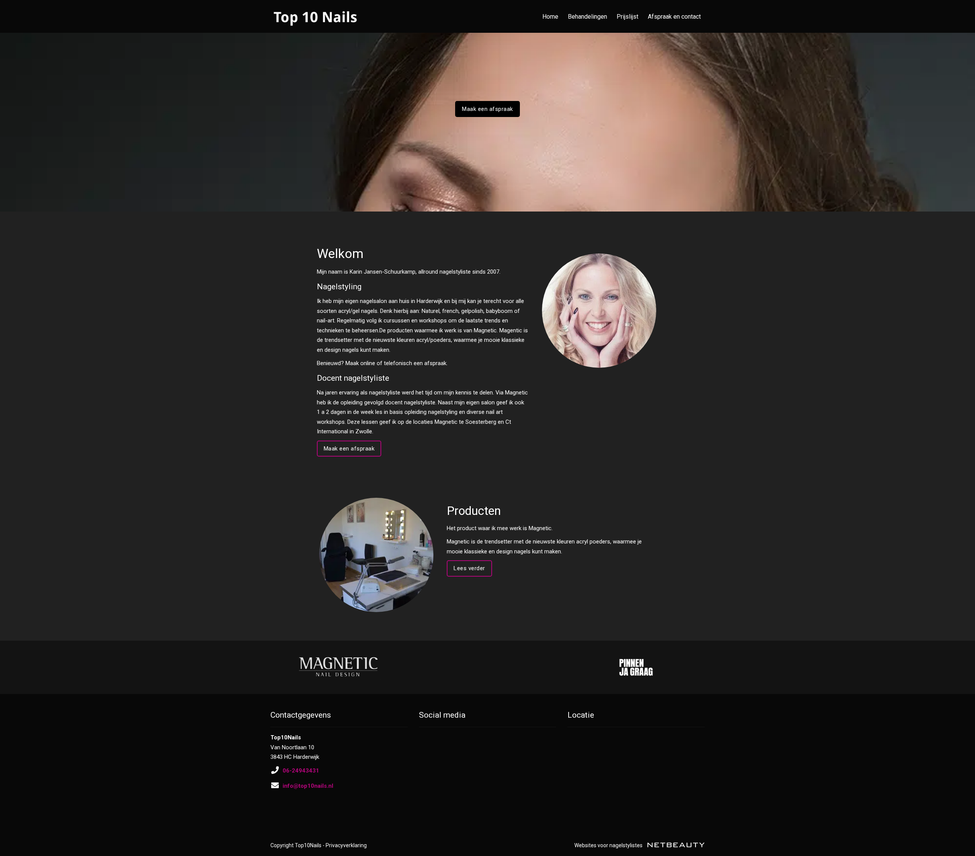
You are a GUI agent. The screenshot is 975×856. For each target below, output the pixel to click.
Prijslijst (627, 16)
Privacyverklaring (346, 845)
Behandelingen (587, 16)
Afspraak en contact (674, 16)
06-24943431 (301, 770)
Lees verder (469, 568)
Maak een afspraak (487, 109)
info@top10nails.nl (308, 785)
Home (550, 16)
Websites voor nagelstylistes (609, 845)
